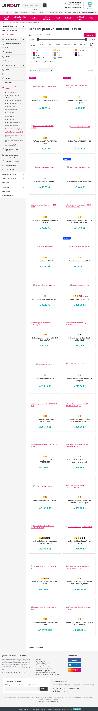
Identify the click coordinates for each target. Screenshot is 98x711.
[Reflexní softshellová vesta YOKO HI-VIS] (45, 566)
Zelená (59, 55)
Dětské (48, 35)
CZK (74, 12)
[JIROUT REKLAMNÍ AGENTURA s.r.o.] (11, 5)
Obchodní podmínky (42, 663)
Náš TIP (39, 35)
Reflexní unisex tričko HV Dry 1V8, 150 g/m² (79, 380)
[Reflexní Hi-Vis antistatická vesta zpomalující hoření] (79, 444)
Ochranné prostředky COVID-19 (14, 141)
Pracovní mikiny (10, 113)
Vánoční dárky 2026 (9, 26)
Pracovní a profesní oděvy (18, 22)
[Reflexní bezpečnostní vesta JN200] (45, 85)
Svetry (7, 74)
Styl (75, 45)
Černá (80, 55)
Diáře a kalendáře (9, 174)
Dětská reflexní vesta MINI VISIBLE (80, 182)
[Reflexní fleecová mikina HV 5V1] (45, 485)
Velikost (67, 45)
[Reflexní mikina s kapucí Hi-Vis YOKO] (79, 525)
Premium (34, 18)
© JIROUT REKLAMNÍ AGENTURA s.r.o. (49, 701)
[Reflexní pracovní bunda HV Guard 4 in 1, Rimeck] (79, 607)
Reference (24, 12)
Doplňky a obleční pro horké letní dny (14, 136)
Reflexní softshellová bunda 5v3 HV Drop (44, 623)
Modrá (38, 55)
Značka (82, 45)
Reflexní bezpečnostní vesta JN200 (45, 100)
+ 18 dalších (85, 296)
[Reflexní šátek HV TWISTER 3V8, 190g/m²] (45, 125)
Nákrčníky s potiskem (12, 161)
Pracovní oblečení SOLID (13, 100)
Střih (49, 45)
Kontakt (38, 659)
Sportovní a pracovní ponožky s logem (12, 156)
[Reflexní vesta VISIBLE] (45, 245)
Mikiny (7, 56)
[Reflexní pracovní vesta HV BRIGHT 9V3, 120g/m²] (45, 322)
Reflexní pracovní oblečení (14, 132)
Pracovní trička (10, 106)
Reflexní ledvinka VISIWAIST (44, 182)
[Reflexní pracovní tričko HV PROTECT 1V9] (45, 403)
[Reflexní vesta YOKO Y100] (79, 284)
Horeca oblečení (10, 145)
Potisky (16, 12)
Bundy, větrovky (10, 65)
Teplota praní (91, 44)
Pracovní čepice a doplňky (13, 129)
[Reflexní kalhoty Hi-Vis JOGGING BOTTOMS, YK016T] (45, 525)
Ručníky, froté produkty (13, 43)
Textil (58, 18)
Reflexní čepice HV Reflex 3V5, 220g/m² (79, 101)
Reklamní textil (8, 35)
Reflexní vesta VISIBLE (45, 261)
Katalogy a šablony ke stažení (56, 13)
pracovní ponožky (10, 92)
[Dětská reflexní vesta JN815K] (79, 245)
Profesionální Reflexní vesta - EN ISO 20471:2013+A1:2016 (79, 221)
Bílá (37, 50)
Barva (33, 45)
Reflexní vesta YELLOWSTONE (79, 141)
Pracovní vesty (9, 116)
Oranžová (81, 50)
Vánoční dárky (6, 18)
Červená (38, 53)
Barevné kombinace (51, 62)
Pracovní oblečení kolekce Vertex (13, 96)
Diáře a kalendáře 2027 (20, 18)
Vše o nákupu (7, 13)
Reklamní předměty (46, 18)
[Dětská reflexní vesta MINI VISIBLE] (79, 166)
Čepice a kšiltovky (11, 39)
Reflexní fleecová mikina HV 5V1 (45, 500)
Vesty (7, 61)
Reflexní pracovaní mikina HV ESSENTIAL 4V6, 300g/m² (79, 501)
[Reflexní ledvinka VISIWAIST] (45, 166)
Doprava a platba (41, 665)
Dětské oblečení (10, 165)
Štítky (31, 35)
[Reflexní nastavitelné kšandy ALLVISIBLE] (79, 322)
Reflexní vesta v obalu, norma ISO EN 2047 (45, 221)
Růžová (59, 53)
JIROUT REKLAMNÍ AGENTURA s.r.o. (13, 672)
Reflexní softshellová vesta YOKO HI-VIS (45, 583)
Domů (3, 22)
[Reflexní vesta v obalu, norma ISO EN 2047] (45, 205)
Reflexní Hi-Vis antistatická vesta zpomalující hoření (79, 461)
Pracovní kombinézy (11, 126)
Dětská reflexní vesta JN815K (79, 261)
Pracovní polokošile (11, 110)
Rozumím (77, 709)
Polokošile (8, 52)
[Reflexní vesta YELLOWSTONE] (79, 125)
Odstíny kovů (40, 57)
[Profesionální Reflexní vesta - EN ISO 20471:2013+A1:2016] (79, 205)
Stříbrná (59, 57)
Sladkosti (68, 18)
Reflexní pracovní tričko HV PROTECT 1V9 (45, 420)
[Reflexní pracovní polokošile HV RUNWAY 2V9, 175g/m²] (79, 403)
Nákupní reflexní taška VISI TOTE (44, 299)
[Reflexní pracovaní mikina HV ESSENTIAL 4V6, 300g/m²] (79, 485)
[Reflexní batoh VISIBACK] (45, 363)
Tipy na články (33, 13)
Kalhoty (8, 78)
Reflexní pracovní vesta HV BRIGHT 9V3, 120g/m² (45, 339)
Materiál (57, 45)
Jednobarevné (37, 62)
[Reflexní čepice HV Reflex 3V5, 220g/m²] (79, 85)
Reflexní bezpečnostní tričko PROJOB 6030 (45, 461)
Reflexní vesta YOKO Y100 (79, 299)
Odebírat (43, 689)
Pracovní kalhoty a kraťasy (13, 122)
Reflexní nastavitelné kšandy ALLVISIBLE (79, 339)
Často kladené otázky (43, 667)
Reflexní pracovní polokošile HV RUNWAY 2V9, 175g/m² (79, 420)
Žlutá (58, 50)
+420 (74, 3)
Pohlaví (41, 45)
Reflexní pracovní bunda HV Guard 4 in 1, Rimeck (79, 623)
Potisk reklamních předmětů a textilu (48, 674)
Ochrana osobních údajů (44, 669)
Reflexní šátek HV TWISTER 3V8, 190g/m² (45, 142)
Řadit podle (32, 70)
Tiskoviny (92, 18)
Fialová (80, 53)
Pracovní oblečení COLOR (13, 103)
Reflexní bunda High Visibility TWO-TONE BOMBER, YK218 (79, 583)
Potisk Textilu (10, 170)
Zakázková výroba (80, 18)
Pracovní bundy (10, 119)
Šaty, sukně (7, 82)
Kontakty (42, 12)
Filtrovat (89, 35)
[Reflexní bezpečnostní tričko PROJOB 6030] (45, 444)
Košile (7, 69)
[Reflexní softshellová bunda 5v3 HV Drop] (45, 607)
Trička (7, 48)
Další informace (68, 709)
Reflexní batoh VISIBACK (45, 379)
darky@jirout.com (61, 691)
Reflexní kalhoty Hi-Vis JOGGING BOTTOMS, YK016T (45, 542)
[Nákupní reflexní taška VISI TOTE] (45, 284)
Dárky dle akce (8, 196)
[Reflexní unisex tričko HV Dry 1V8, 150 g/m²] (79, 363)
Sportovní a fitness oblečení (11, 150)
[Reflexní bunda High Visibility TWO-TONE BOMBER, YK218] (79, 566)
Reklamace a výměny (43, 671)
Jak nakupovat (40, 661)
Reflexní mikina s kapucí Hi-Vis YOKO (79, 542)
